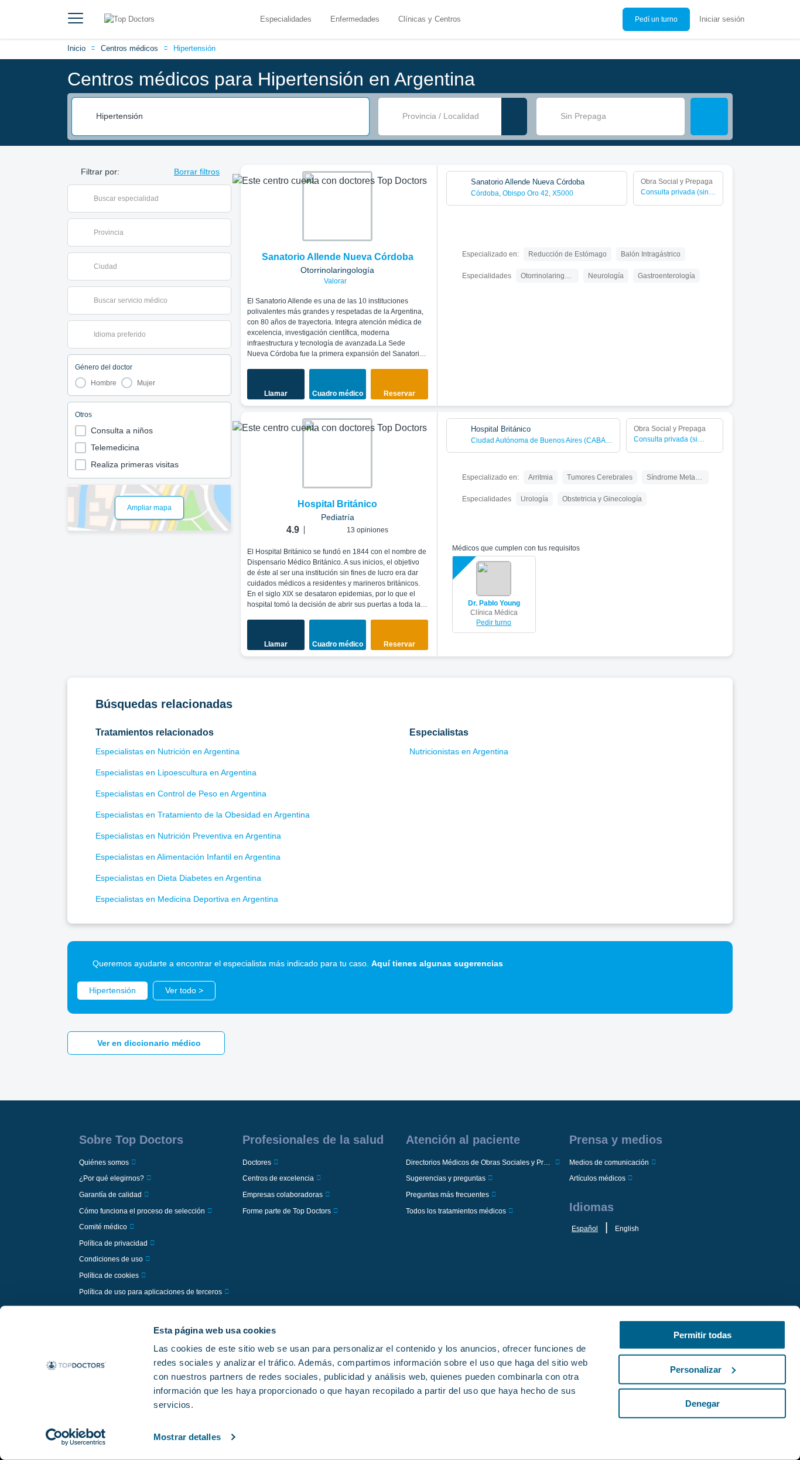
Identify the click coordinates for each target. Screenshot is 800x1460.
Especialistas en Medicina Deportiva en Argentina (186, 899)
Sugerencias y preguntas (446, 1178)
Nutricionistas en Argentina (458, 751)
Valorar (336, 281)
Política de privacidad (113, 1243)
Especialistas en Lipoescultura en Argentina (176, 772)
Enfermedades (355, 19)
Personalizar (696, 1369)
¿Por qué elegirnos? (111, 1178)
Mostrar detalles (187, 1437)
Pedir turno (493, 622)
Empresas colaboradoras (282, 1195)
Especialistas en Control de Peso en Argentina (180, 793)
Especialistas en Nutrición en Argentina (167, 751)
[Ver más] (424, 190)
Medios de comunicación (609, 1162)
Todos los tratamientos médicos (456, 1211)
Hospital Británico (337, 504)
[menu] (75, 19)
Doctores (256, 1162)
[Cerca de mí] (514, 116)
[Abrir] (222, 198)
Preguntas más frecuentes (447, 1195)
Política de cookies (109, 1275)
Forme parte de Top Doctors (286, 1211)
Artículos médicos (597, 1178)
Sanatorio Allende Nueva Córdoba (337, 257)
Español (585, 1229)
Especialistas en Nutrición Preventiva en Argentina (188, 835)
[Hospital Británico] (337, 453)
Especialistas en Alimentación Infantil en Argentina (188, 856)
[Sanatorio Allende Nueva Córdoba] (337, 206)
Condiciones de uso (111, 1259)
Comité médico (103, 1227)
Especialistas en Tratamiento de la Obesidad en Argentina (202, 814)
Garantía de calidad (110, 1195)
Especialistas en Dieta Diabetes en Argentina (178, 878)
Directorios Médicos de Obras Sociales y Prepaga (479, 1162)
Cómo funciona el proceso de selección (142, 1211)
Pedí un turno (656, 19)
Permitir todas (702, 1335)
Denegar (702, 1403)
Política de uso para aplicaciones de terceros (150, 1292)
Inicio (76, 48)
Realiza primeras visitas (135, 464)
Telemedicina (115, 447)
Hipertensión (194, 48)
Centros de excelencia (278, 1178)
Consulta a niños (122, 430)
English (627, 1229)
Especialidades (286, 19)
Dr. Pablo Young (494, 603)
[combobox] (228, 116)
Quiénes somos (104, 1162)
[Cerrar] (710, 963)
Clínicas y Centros (429, 19)
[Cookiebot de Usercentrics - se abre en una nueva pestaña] (76, 1437)
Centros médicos (129, 48)
